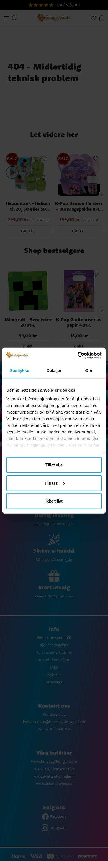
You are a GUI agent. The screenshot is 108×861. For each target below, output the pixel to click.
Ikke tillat (54, 501)
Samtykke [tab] (19, 370)
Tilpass (51, 482)
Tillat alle (54, 465)
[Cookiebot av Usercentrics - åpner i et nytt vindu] (78, 355)
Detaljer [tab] (54, 370)
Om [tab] (88, 370)
